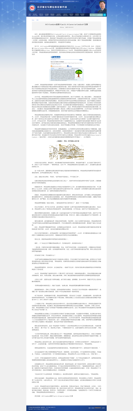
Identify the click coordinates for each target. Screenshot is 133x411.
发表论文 (65, 14)
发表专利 (71, 14)
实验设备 (52, 14)
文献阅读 (77, 14)
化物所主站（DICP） (34, 1)
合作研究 (59, 14)
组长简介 (35, 14)
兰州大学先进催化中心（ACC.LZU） (51, 1)
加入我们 (82, 14)
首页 (30, 14)
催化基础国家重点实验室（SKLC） (71, 1)
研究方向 (41, 14)
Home (33, 20)
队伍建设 (47, 14)
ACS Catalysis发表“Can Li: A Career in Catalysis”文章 (57, 396)
